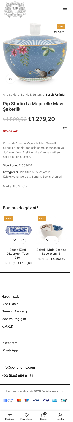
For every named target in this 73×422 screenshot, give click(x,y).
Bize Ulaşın (10, 304)
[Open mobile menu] (65, 9)
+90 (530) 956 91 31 (17, 376)
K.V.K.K (7, 326)
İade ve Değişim (14, 319)
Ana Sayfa (10, 94)
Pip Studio (20, 186)
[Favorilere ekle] (65, 129)
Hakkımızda (11, 296)
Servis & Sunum (31, 94)
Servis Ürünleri (56, 94)
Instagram (9, 343)
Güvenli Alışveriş (14, 311)
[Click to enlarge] (10, 78)
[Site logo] (15, 9)
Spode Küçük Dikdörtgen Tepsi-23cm (18, 253)
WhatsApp (10, 350)
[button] (14, 240)
